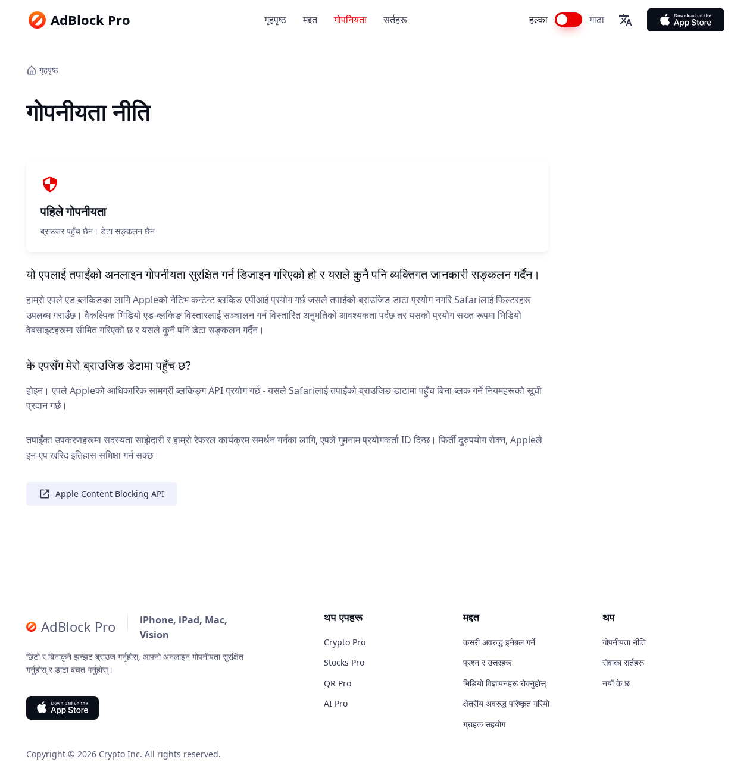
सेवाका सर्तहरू (623, 662)
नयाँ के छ (616, 683)
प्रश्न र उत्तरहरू (487, 662)
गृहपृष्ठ (275, 19)
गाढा (596, 19)
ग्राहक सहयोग (484, 724)
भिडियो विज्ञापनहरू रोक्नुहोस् (504, 683)
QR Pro (337, 683)
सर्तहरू (395, 19)
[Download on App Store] (685, 19)
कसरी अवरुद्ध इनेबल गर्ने (499, 642)
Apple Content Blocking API (109, 493)
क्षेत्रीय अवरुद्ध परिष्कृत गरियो (506, 703)
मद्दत (310, 19)
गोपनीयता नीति (624, 642)
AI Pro (336, 703)
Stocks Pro (344, 662)
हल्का (538, 19)
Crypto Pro (344, 642)
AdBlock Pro (90, 20)
